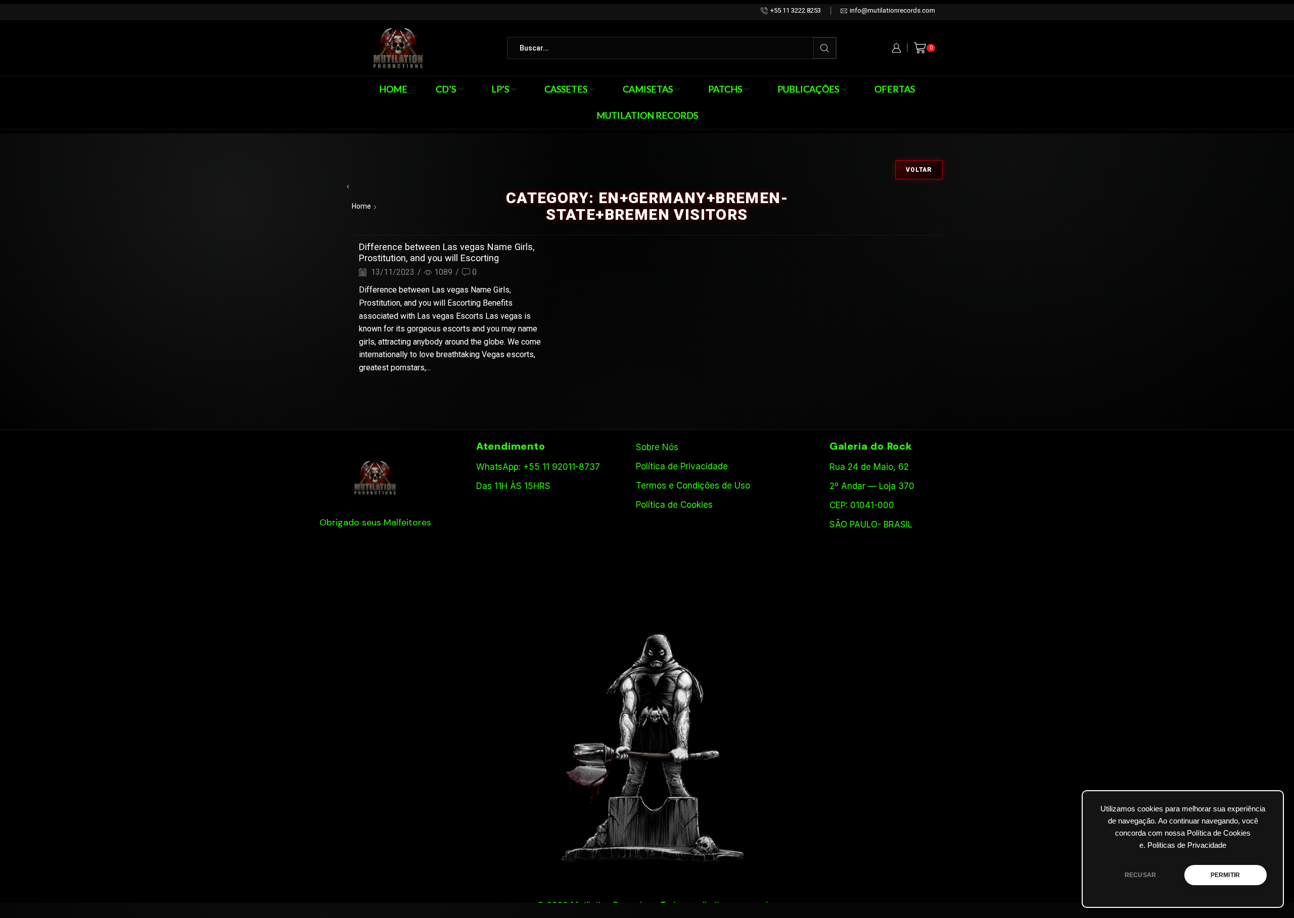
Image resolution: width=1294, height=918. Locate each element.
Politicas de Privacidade (1186, 845)
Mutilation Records (647, 115)
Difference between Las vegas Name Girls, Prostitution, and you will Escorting (446, 252)
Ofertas (894, 88)
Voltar (919, 169)
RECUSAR (1140, 875)
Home (393, 88)
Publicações (808, 88)
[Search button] (824, 48)
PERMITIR (1225, 875)
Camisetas (648, 88)
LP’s (500, 88)
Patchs (725, 88)
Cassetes (565, 88)
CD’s (446, 88)
